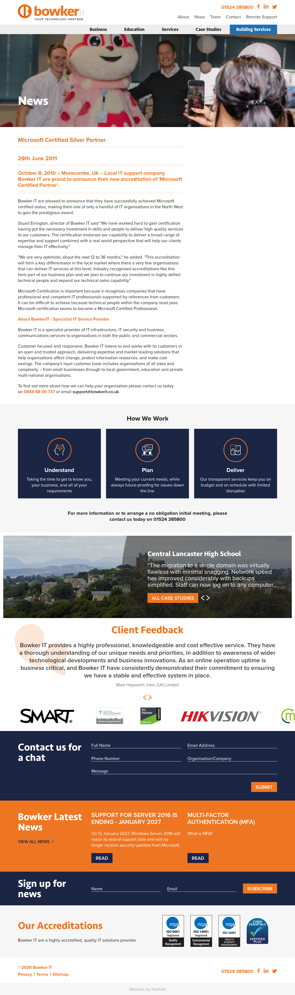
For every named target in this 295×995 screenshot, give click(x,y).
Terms (42, 979)
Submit (264, 792)
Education (134, 29)
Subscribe (260, 893)
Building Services (253, 29)
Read (102, 863)
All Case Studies (173, 603)
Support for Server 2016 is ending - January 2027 (134, 824)
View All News (34, 847)
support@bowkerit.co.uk (96, 391)
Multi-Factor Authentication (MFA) (221, 824)
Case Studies (208, 29)
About (183, 16)
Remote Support (261, 16)
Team (215, 16)
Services (170, 29)
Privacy (25, 979)
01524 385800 (170, 519)
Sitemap (60, 979)
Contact (233, 16)
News (199, 16)
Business (98, 29)
